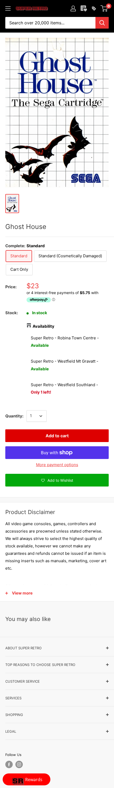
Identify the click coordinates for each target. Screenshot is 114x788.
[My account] (73, 8)
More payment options (57, 464)
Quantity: (14, 415)
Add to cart (57, 435)
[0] (104, 8)
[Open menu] (8, 8)
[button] (57, 480)
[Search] (102, 23)
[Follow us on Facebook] (9, 764)
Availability (43, 326)
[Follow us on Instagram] (19, 764)
